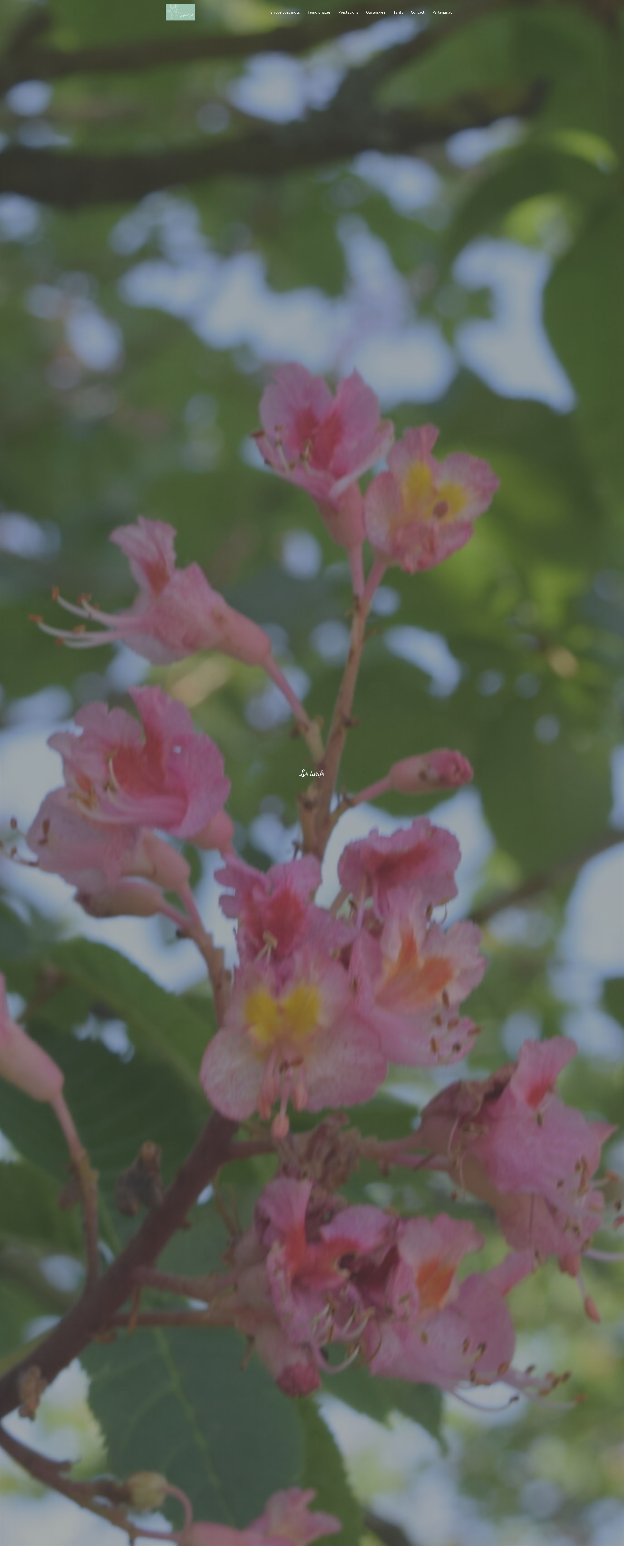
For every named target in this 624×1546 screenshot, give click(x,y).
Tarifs (398, 12)
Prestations (348, 12)
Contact (418, 12)
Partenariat (442, 12)
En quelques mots (285, 12)
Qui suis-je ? (376, 12)
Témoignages (319, 12)
